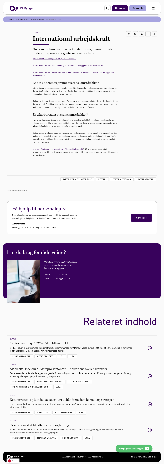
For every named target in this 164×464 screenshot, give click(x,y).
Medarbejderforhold (37, 19)
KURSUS (13, 339)
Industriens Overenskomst (50, 382)
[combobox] (13, 461)
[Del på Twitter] (154, 33)
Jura (72, 356)
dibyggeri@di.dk (63, 278)
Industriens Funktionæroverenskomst (30, 387)
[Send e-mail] (135, 33)
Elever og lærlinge (46, 438)
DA (13, 461)
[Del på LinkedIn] (141, 33)
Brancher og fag (70, 438)
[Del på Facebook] (148, 33)
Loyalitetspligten (63, 413)
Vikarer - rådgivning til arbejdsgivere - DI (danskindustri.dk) (58, 149)
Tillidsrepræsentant (79, 382)
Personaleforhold (122, 179)
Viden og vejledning (22, 19)
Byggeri (102, 179)
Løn (61, 356)
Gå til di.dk (19, 456)
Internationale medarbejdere (77, 179)
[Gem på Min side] (128, 33)
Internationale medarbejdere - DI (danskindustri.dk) (54, 58)
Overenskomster (145, 179)
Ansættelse (42, 413)
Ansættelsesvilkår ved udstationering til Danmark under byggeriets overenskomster (68, 65)
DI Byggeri (10, 19)
